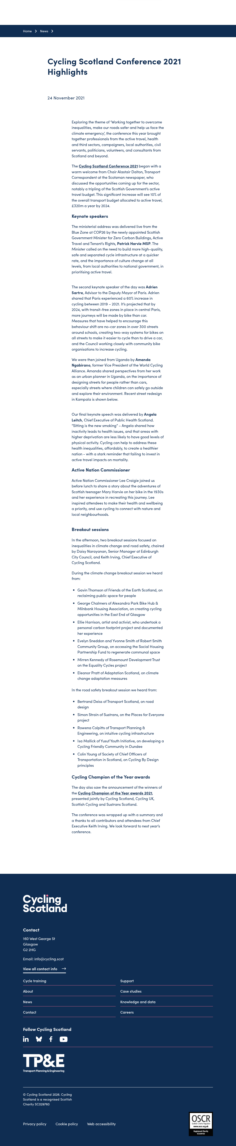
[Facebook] (50, 1039)
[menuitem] (69, 982)
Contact (29, 1012)
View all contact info (40, 968)
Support (127, 980)
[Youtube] (64, 1039)
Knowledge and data (138, 1001)
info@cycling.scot (49, 958)
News (44, 31)
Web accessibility (101, 1123)
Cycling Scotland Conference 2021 (108, 165)
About (28, 991)
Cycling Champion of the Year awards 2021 (115, 792)
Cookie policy (67, 1123)
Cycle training (34, 980)
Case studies (131, 991)
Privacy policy (34, 1123)
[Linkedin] (26, 1039)
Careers (127, 1012)
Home (27, 31)
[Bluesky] (39, 1039)
